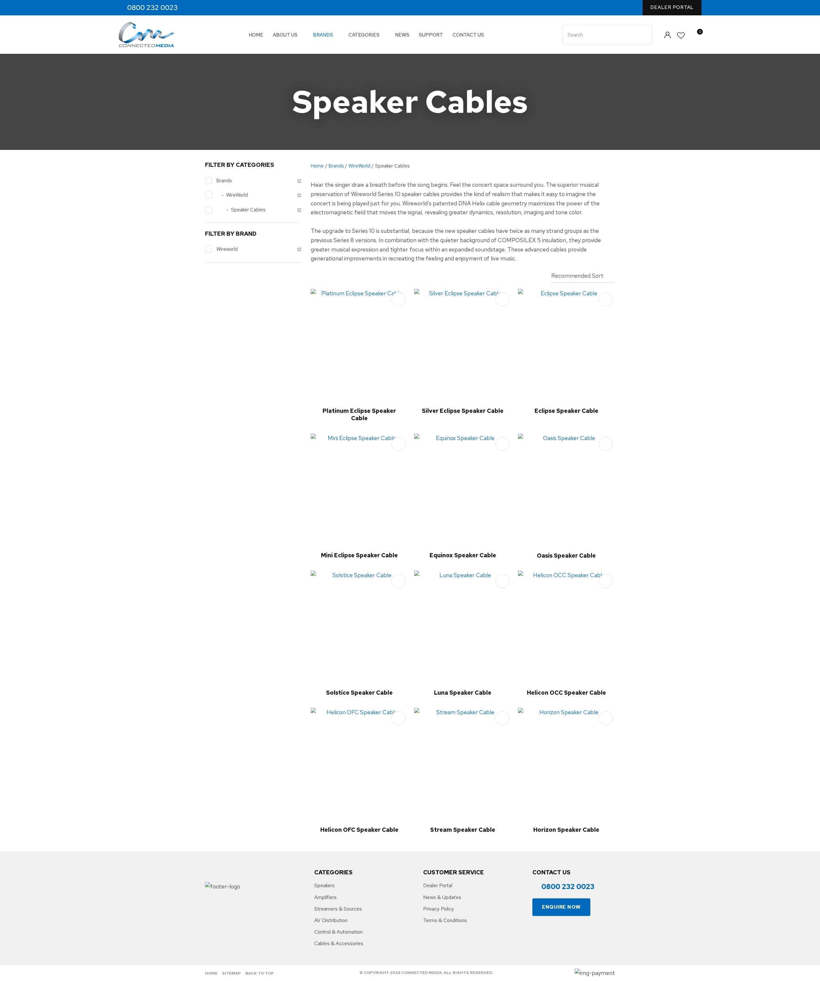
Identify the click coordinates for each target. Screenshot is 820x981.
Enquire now (561, 907)
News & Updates (442, 897)
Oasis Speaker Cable (566, 555)
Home (256, 35)
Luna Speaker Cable (462, 692)
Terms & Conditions (445, 920)
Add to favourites (398, 299)
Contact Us (468, 35)
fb (193, 8)
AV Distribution (331, 920)
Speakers (324, 885)
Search (644, 34)
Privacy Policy (438, 909)
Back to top (259, 973)
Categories (364, 35)
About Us (285, 35)
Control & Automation (338, 932)
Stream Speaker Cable (462, 829)
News (402, 35)
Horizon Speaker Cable (566, 829)
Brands (323, 35)
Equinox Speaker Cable (463, 555)
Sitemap (231, 973)
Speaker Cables (392, 166)
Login (667, 35)
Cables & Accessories (338, 943)
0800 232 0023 (152, 8)
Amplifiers (325, 897)
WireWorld (359, 166)
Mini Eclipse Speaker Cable (359, 555)
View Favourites (681, 35)
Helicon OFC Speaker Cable (359, 829)
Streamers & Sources (338, 909)
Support (431, 35)
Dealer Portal (672, 7)
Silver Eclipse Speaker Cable (463, 410)
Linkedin (221, 8)
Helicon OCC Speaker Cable (566, 692)
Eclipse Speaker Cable (566, 410)
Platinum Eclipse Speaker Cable (359, 414)
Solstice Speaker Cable (359, 692)
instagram (207, 8)
